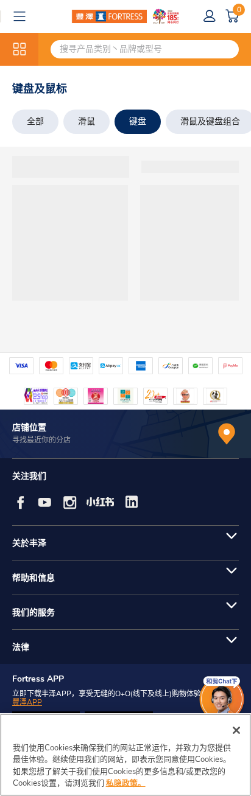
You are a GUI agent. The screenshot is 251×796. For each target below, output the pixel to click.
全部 (35, 121)
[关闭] (236, 730)
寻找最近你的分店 (41, 440)
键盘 (137, 121)
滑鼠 (86, 121)
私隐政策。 (126, 783)
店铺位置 (29, 427)
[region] (125, 754)
